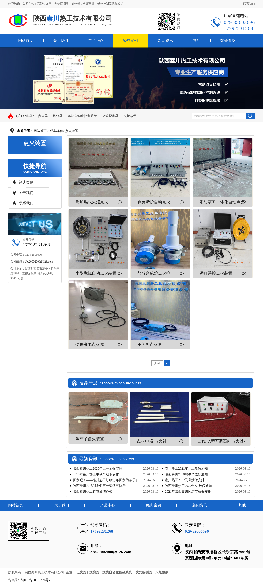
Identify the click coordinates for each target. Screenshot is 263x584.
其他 (196, 41)
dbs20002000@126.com (39, 261)
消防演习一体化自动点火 (222, 202)
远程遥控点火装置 (216, 273)
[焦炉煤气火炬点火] (98, 167)
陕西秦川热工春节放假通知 (92, 491)
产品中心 (95, 41)
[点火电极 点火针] (159, 414)
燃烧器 (58, 116)
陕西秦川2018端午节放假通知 (186, 474)
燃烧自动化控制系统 (82, 116)
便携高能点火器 (89, 344)
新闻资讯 (165, 41)
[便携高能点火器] (98, 310)
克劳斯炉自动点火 (153, 202)
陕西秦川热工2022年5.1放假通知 (188, 486)
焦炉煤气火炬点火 (91, 202)
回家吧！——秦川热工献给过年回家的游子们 (106, 480)
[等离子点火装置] (98, 413)
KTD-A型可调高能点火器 (221, 441)
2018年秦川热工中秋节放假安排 (96, 474)
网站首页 (40, 131)
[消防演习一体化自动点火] (222, 167)
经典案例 (130, 41)
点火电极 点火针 (152, 441)
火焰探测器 (110, 116)
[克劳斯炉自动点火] (160, 167)
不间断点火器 (149, 344)
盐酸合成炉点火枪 (153, 273)
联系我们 (249, 3)
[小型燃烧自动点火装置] (98, 239)
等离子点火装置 (89, 439)
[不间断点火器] (160, 310)
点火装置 (71, 131)
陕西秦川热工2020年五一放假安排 (97, 468)
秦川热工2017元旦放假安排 (184, 480)
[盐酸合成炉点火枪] (160, 239)
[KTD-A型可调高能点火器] (220, 414)
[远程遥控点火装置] (222, 239)
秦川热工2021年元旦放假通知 (186, 468)
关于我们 (60, 41)
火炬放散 (130, 116)
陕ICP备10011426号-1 (36, 580)
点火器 (43, 116)
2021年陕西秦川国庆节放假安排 (188, 491)
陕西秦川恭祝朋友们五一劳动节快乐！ (101, 486)
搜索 (250, 116)
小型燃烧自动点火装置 (96, 273)
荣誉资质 (227, 41)
